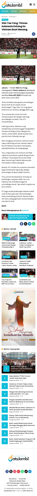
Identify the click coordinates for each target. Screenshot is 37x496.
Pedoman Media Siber (17, 481)
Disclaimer (13, 479)
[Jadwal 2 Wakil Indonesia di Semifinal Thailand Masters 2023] (27, 254)
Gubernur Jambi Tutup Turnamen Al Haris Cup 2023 (26, 245)
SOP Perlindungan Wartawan (17, 483)
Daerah (23, 238)
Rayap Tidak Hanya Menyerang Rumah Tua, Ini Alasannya (21, 417)
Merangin (6, 238)
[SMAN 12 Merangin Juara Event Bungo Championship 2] (10, 236)
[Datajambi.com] (12, 4)
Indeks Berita (25, 485)
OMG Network (27, 491)
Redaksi (4, 33)
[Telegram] (29, 224)
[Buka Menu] (30, 4)
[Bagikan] (33, 34)
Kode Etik (22, 479)
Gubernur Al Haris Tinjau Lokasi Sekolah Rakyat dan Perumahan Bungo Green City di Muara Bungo (22, 385)
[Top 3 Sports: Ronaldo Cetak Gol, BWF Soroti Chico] (10, 273)
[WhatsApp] (33, 224)
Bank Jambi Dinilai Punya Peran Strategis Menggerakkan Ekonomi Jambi (21, 424)
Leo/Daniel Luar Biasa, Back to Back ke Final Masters (26, 282)
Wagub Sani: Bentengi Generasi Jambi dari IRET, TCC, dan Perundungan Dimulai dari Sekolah (22, 393)
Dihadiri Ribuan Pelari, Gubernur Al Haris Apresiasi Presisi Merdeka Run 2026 (22, 409)
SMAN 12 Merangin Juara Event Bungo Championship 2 (9, 245)
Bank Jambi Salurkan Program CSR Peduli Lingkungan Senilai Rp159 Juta (22, 440)
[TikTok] (26, 471)
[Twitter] (25, 224)
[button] (34, 4)
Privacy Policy (12, 485)
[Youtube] (18, 471)
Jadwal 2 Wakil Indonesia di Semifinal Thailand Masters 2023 (26, 263)
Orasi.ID (25, 210)
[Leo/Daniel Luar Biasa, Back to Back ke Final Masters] (27, 273)
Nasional (24, 257)
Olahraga (5, 19)
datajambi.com (9, 491)
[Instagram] (14, 471)
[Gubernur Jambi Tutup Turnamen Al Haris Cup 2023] (27, 236)
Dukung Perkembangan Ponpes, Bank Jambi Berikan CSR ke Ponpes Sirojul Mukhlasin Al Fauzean (22, 432)
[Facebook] (21, 224)
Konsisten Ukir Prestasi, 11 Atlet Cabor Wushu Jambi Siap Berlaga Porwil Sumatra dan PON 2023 (9, 263)
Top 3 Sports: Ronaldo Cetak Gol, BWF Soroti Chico (9, 282)
